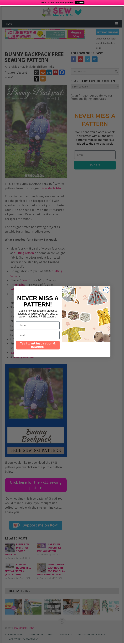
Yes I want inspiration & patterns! (38, 345)
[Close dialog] (106, 290)
